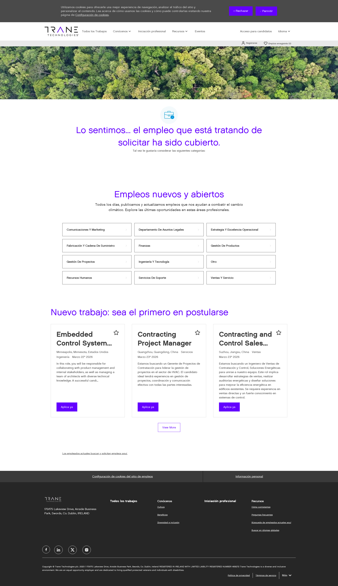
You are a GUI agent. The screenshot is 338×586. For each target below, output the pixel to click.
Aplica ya (67, 407)
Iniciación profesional (152, 31)
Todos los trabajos (123, 501)
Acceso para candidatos (256, 31)
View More (169, 427)
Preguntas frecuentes (262, 514)
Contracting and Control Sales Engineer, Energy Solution (245, 338)
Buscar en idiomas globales (265, 530)
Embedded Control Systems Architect (84, 338)
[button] (249, 43)
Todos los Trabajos (94, 31)
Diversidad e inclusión (168, 522)
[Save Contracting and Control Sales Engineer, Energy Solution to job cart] (278, 332)
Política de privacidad (239, 575)
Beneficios (162, 514)
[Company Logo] (61, 31)
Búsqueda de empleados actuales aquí (271, 522)
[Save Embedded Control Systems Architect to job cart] (116, 332)
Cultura (161, 507)
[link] (97, 229)
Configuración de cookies (92, 15)
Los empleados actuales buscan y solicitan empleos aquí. (94, 453)
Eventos (200, 31)
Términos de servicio (266, 575)
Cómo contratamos (261, 507)
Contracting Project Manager (165, 338)
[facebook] (46, 549)
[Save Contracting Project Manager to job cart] (197, 332)
